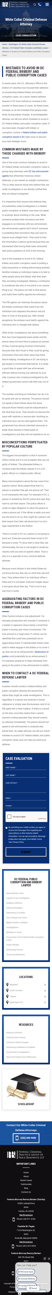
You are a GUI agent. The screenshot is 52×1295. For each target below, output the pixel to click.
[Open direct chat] (45, 1259)
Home (4, 44)
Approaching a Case (15, 893)
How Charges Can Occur (16, 917)
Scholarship (26, 1089)
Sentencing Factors (14, 950)
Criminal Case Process (15, 1037)
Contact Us (26, 1192)
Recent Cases (26, 1180)
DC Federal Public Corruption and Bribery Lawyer (29, 48)
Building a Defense (14, 903)
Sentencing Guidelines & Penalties (20, 1047)
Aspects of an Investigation (18, 898)
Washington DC (16, 1002)
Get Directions (26, 1215)
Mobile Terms (36, 839)
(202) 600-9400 (28, 1137)
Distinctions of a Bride (15, 913)
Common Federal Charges (17, 1042)
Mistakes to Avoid (13, 932)
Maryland (14, 984)
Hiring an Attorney (14, 1032)
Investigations (12, 927)
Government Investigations (18, 1052)
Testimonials (26, 1184)
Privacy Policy (18, 842)
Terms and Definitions (15, 954)
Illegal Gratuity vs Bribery (17, 922)
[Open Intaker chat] (19, 1293)
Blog (26, 1188)
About (26, 1176)
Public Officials (12, 945)
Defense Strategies (14, 908)
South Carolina (16, 990)
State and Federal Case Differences (21, 1057)
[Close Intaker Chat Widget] (49, 1259)
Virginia (13, 996)
